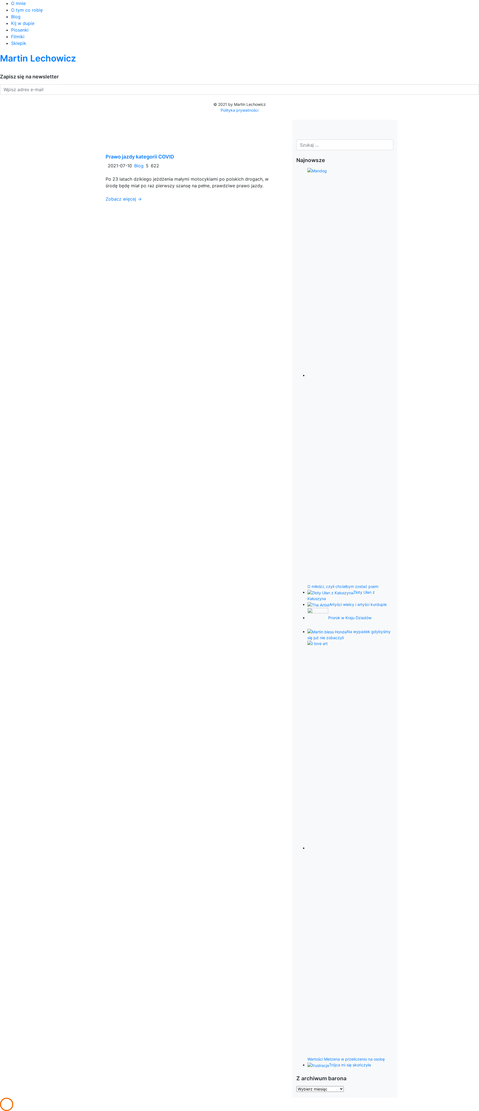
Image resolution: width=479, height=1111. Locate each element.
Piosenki (20, 30)
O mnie (18, 3)
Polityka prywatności (239, 110)
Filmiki (17, 36)
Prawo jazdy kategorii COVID (140, 157)
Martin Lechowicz (38, 58)
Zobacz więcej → (124, 199)
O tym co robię (27, 10)
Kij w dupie (22, 23)
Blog (16, 16)
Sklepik (18, 43)
